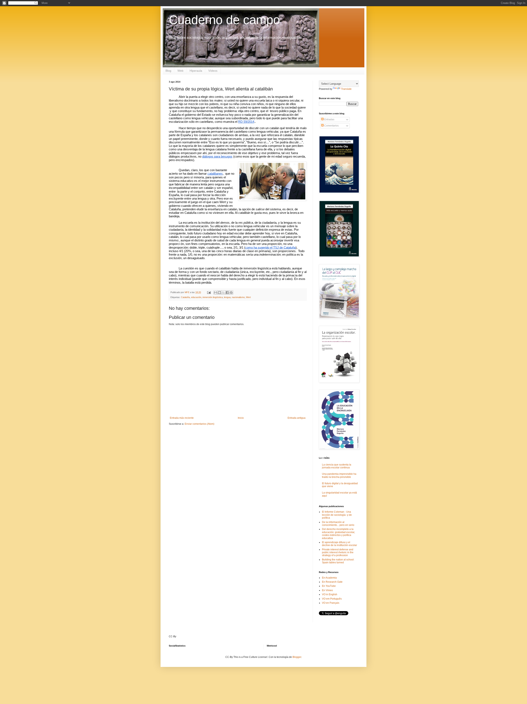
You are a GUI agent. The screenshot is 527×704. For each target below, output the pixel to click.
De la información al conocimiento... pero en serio (338, 523)
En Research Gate (332, 581)
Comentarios (331, 125)
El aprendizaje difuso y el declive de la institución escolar (339, 544)
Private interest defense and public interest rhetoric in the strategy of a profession (337, 552)
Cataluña (185, 297)
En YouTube (329, 586)
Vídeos (212, 70)
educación (196, 297)
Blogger (297, 657)
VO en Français (330, 602)
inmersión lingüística (213, 297)
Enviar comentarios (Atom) (199, 423)
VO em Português (332, 598)
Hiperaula (196, 70)
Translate (346, 89)
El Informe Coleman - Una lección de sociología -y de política (337, 514)
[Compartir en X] (223, 292)
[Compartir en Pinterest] (231, 292)
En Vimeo (327, 590)
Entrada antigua (296, 417)
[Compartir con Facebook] (227, 292)
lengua (227, 297)
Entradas (329, 119)
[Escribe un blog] (219, 292)
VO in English (329, 594)
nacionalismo (238, 297)
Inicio (241, 417)
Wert (248, 297)
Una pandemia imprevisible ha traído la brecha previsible (339, 475)
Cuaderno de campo (224, 20)
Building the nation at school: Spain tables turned (338, 561)
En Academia (329, 577)
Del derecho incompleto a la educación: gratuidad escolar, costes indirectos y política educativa (338, 533)
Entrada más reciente (182, 417)
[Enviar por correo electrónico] (215, 292)
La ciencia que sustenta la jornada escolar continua (336, 466)
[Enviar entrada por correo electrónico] (208, 292)
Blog (168, 70)
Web (180, 70)
